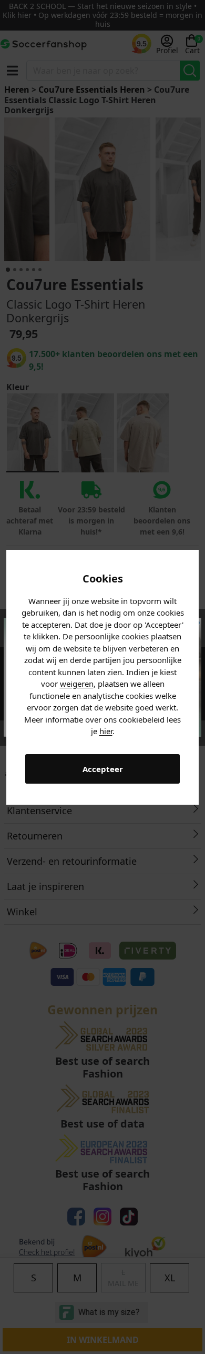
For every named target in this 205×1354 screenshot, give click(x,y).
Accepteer (103, 769)
